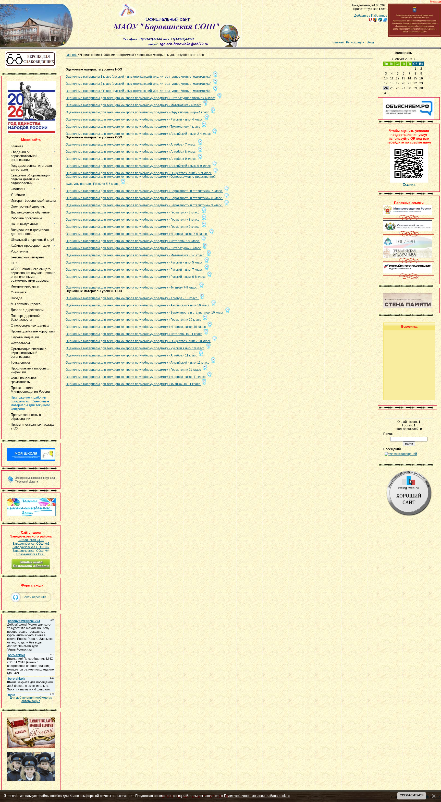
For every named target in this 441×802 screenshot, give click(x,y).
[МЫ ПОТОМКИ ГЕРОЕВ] (31, 780)
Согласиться (412, 795)
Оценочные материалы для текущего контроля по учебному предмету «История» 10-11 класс (134, 334)
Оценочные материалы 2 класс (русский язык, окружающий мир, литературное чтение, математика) (138, 84)
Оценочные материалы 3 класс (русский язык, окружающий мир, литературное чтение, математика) (138, 91)
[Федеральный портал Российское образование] (407, 272)
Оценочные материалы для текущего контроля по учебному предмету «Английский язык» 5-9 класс (138, 166)
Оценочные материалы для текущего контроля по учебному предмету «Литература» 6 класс (133, 248)
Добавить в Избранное (370, 15)
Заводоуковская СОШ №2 (31, 547)
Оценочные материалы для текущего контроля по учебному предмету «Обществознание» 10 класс (138, 341)
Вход (370, 42)
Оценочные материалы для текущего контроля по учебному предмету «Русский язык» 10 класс (135, 348)
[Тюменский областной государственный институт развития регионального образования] (407, 246)
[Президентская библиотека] (407, 257)
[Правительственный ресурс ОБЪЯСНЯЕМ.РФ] (408, 118)
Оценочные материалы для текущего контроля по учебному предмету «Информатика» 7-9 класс (137, 234)
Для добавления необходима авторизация (31, 699)
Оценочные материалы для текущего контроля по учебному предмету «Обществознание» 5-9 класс (139, 173)
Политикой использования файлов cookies (257, 796)
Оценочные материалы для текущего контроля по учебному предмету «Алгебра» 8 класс (131, 151)
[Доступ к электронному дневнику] (31, 482)
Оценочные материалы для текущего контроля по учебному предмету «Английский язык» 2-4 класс (138, 134)
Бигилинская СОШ (31, 540)
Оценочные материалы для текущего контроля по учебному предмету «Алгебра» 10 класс (132, 298)
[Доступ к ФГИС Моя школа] (31, 460)
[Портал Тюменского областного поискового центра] (407, 307)
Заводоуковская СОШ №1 (31, 543)
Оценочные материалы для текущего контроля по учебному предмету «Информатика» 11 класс (135, 377)
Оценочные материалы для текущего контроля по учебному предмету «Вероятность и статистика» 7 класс (144, 191)
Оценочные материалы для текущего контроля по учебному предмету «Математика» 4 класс (133, 105)
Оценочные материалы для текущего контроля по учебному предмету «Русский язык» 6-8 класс (135, 277)
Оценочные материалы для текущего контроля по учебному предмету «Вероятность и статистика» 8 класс (144, 198)
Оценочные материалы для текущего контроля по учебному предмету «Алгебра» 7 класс (131, 144)
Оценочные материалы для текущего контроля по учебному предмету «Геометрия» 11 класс (134, 370)
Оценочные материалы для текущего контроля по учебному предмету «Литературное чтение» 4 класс (140, 98)
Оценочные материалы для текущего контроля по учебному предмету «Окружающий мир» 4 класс (137, 112)
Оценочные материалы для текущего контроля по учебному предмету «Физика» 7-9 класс (132, 287)
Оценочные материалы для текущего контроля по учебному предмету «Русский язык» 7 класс (134, 269)
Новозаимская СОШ (30, 554)
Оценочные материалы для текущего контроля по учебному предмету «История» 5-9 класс (133, 241)
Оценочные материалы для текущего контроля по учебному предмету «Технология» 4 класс (133, 126)
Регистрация (355, 42)
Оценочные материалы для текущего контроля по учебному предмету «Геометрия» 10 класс (133, 319)
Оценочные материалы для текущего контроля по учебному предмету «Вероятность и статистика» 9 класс (144, 205)
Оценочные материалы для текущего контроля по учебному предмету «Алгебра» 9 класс (131, 159)
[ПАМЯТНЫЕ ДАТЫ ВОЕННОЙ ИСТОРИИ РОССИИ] (31, 747)
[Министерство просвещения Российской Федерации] (407, 214)
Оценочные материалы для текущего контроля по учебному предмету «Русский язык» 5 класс (134, 262)
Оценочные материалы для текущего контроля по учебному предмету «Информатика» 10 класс (136, 327)
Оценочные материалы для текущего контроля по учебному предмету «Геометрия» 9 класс (133, 227)
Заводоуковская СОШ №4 (31, 551)
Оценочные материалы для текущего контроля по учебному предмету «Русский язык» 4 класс (134, 119)
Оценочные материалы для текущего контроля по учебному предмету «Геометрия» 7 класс (133, 212)
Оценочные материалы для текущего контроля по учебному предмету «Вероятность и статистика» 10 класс (145, 312)
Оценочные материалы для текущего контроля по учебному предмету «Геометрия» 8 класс (133, 219)
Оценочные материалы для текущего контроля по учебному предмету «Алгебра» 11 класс (131, 355)
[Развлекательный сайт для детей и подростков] (31, 515)
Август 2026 (403, 59)
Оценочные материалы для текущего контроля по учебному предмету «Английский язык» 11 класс (137, 362)
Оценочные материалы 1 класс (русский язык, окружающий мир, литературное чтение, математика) (138, 76)
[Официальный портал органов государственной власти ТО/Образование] (407, 230)
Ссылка (409, 184)
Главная (338, 42)
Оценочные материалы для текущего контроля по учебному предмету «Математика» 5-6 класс (136, 255)
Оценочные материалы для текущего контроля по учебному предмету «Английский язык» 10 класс (138, 305)
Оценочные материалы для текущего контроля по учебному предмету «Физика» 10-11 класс (133, 384)
